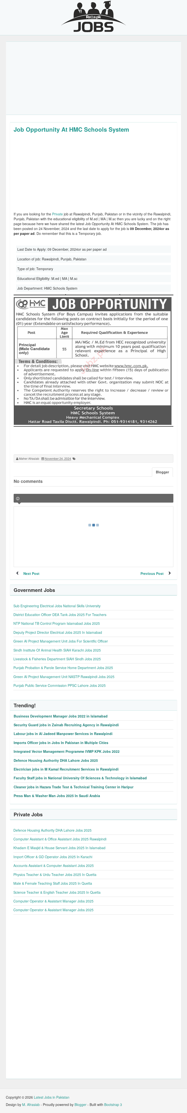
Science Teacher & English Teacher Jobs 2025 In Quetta (57, 892)
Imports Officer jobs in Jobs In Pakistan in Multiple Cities (61, 742)
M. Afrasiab (31, 1104)
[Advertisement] (93, 78)
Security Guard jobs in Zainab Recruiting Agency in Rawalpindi (66, 724)
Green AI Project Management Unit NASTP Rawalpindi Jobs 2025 (63, 676)
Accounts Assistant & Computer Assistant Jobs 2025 (53, 865)
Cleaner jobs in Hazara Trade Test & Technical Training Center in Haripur (73, 786)
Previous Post (152, 573)
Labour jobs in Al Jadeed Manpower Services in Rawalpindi (63, 733)
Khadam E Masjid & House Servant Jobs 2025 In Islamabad (59, 847)
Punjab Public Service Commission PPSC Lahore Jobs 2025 (59, 685)
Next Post (31, 573)
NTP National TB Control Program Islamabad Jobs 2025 (56, 623)
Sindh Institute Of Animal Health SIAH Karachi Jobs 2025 (57, 650)
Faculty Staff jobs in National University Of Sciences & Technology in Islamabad (80, 777)
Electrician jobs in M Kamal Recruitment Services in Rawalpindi (66, 769)
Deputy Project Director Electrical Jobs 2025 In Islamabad (57, 632)
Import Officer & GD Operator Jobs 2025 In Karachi (52, 856)
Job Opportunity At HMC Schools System (71, 129)
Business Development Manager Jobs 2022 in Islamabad (61, 716)
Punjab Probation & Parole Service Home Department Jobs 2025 (63, 667)
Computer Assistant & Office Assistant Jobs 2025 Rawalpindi (59, 839)
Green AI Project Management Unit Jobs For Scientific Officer (60, 641)
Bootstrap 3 (113, 1104)
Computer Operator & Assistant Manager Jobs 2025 (53, 901)
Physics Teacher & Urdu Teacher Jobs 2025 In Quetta (54, 874)
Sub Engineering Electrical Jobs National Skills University (57, 605)
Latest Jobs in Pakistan (51, 1097)
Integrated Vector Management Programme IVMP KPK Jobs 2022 (67, 751)
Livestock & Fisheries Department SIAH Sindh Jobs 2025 (57, 658)
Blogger (80, 1104)
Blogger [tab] (162, 471)
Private (57, 214)
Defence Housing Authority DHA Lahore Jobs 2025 (56, 760)
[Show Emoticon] (17, 498)
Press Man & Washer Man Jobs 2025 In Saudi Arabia (57, 795)
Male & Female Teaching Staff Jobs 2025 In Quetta (52, 883)
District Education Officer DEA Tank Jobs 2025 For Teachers (59, 614)
